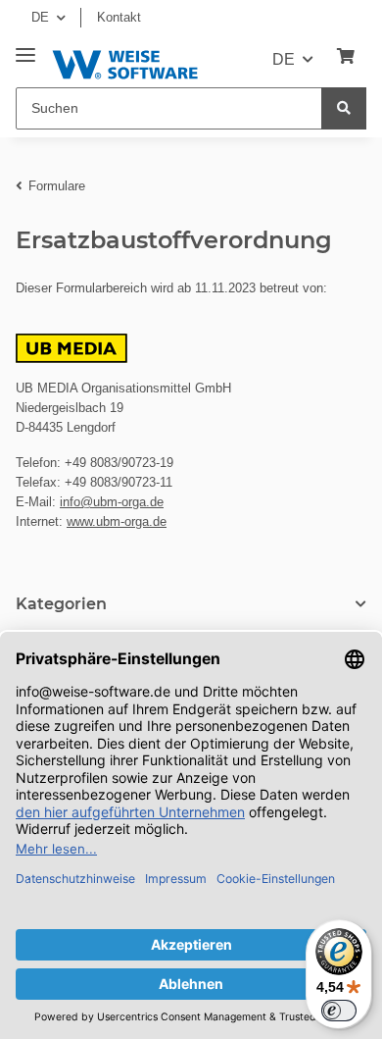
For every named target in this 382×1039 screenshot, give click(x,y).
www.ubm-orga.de (117, 521)
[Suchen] (343, 108)
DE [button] (40, 17)
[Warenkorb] (345, 57)
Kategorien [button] (61, 604)
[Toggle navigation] (25, 47)
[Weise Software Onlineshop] (125, 61)
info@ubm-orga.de (112, 501)
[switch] (339, 1010)
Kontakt (119, 17)
